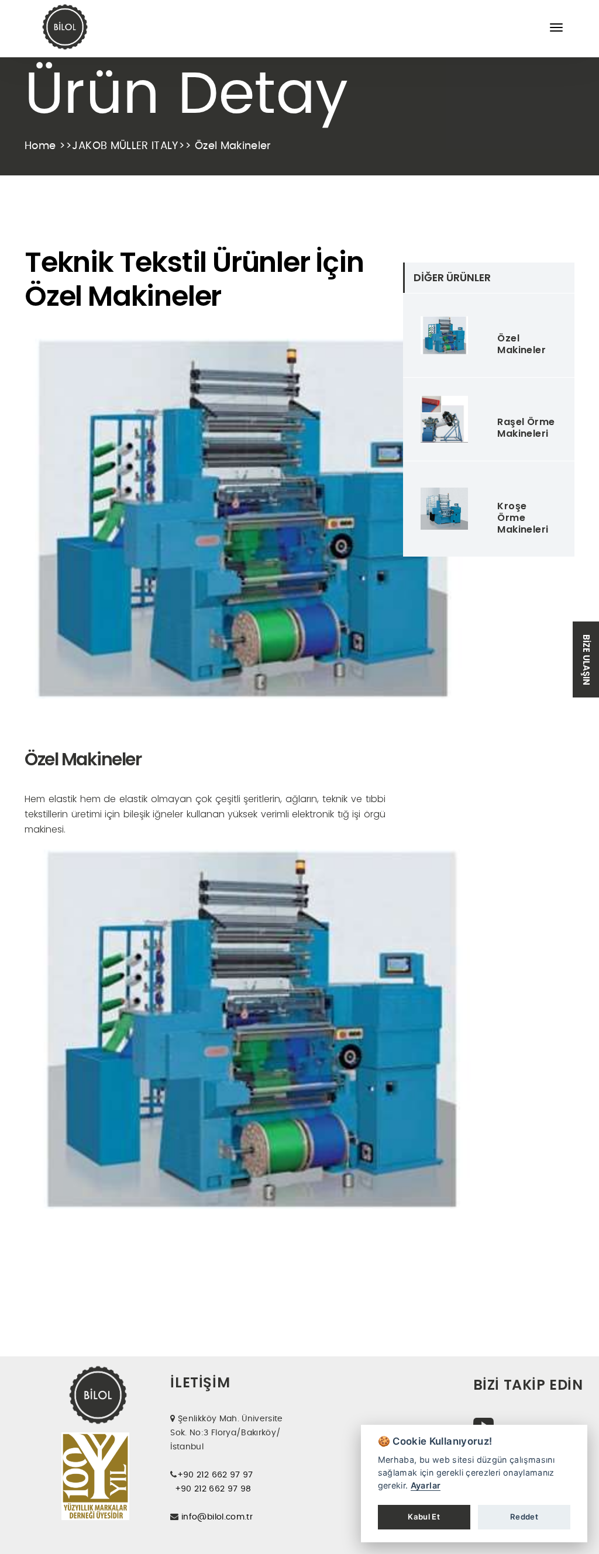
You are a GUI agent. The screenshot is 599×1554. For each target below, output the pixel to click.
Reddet (524, 1516)
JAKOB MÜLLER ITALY (125, 146)
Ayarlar (425, 1485)
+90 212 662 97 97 (215, 1475)
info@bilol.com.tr (217, 1517)
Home (42, 146)
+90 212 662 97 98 (213, 1489)
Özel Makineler (521, 344)
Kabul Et (424, 1516)
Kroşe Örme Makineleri (522, 517)
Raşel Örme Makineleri (526, 427)
